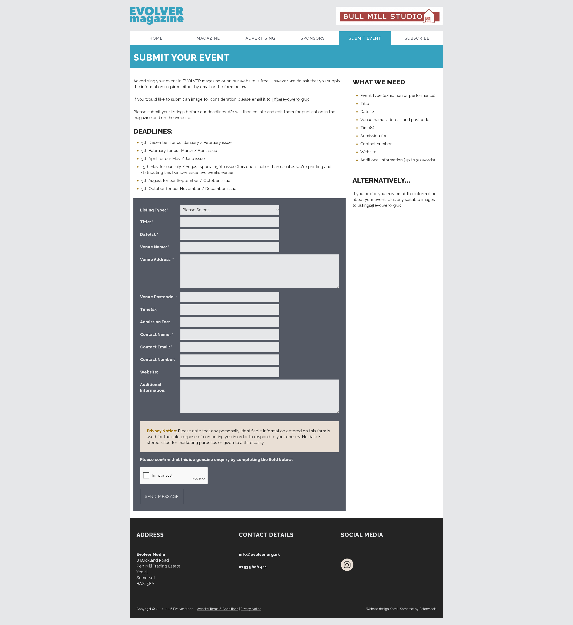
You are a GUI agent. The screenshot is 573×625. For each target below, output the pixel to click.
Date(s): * (149, 234)
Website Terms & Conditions (217, 609)
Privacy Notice (251, 609)
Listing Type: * (154, 210)
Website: (149, 372)
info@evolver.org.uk (290, 99)
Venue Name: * (154, 247)
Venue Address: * (157, 259)
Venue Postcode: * (158, 296)
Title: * (146, 222)
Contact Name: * (156, 334)
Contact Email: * (156, 347)
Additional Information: (153, 387)
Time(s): (149, 309)
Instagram (347, 564)
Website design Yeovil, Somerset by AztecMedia (401, 609)
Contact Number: (158, 359)
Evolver (169, 16)
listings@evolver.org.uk (379, 205)
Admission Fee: (155, 322)
